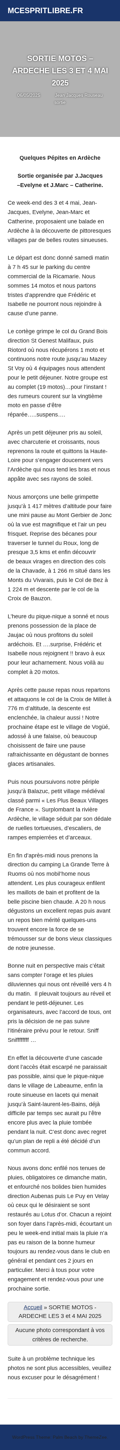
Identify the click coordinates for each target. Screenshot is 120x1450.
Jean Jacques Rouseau (79, 95)
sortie (60, 102)
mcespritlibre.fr (45, 10)
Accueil (33, 1307)
